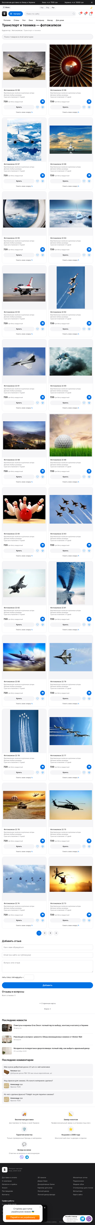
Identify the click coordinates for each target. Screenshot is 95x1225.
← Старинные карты (47, 1003)
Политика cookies (50, 1222)
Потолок (7, 20)
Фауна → (47, 1009)
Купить (19, 107)
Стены (16, 20)
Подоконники (78, 1181)
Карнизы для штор (45, 1188)
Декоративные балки (46, 1184)
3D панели (42, 1177)
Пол (23, 20)
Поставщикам (7, 1191)
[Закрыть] (92, 2)
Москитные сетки (80, 1177)
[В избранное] (37, 107)
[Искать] (74, 14)
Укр (42, 7)
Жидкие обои (78, 1184)
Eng (47, 7)
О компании (7, 1181)
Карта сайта (77, 1194)
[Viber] (22, 1157)
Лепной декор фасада (46, 1194)
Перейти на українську (22, 1217)
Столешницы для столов (83, 1188)
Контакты (5, 1194)
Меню (6, 7)
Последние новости (14, 1020)
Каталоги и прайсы (9, 1184)
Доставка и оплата (9, 1177)
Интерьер (40, 20)
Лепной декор (43, 1191)
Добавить (47, 985)
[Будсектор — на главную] (4, 13)
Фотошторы (77, 1191)
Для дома (60, 20)
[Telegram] (27, 1157)
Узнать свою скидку (23, 112)
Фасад (50, 20)
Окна (31, 20)
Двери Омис (43, 1181)
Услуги (4, 1188)
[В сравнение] (42, 107)
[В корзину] (42, 101)
